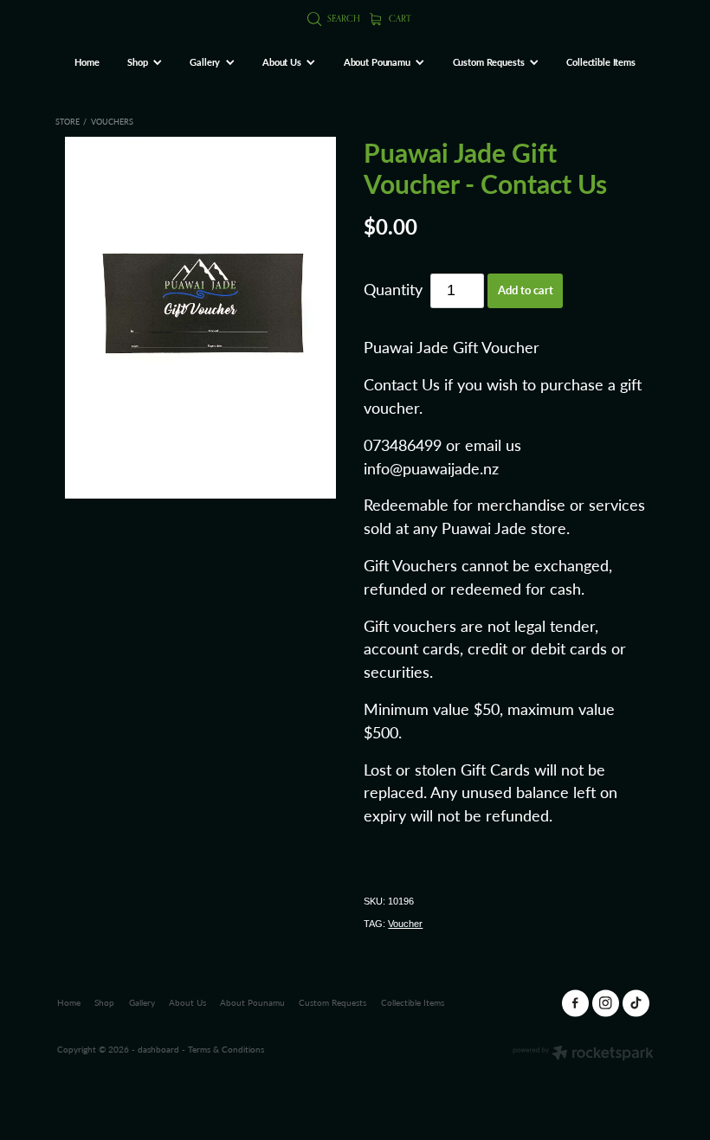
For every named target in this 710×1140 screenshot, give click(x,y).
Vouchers (112, 121)
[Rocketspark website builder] (583, 1054)
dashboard (158, 1049)
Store (67, 121)
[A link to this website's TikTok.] (636, 1002)
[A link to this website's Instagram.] (605, 1002)
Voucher (405, 923)
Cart (398, 18)
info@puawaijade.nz (431, 468)
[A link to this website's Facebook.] (575, 1002)
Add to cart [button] (525, 290)
